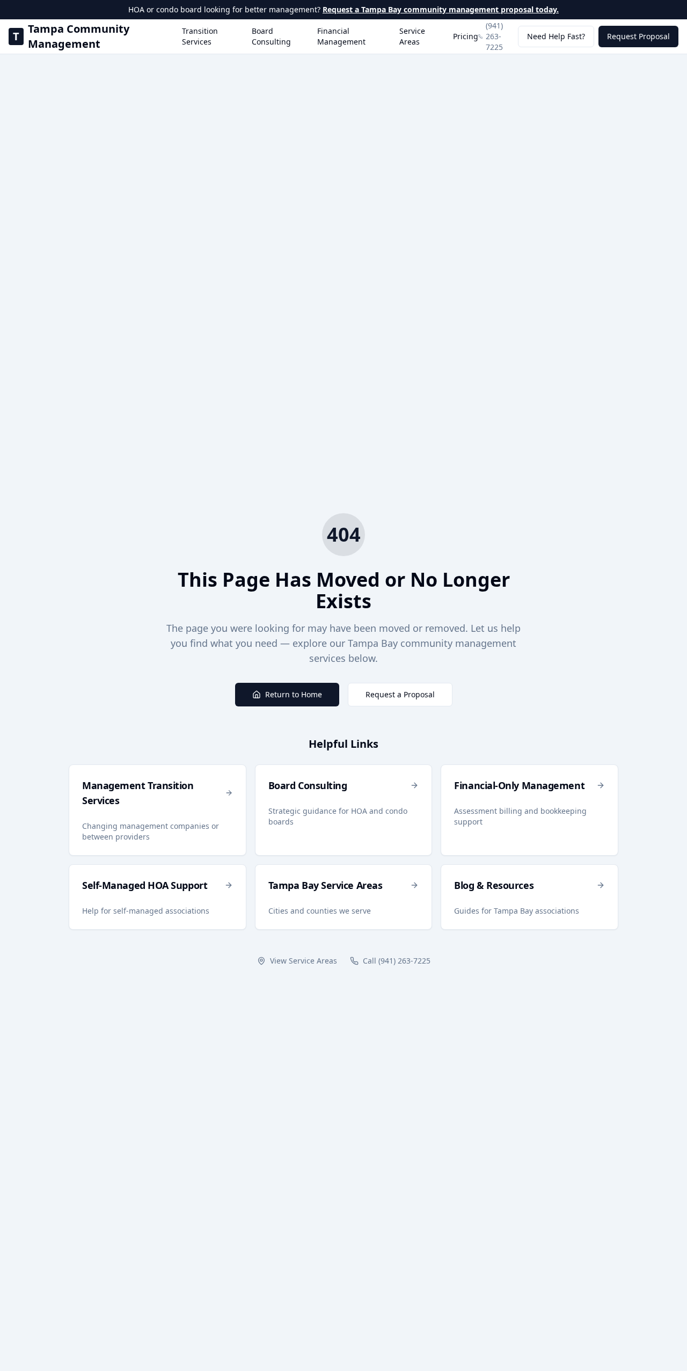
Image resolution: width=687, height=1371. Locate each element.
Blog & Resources (493, 885)
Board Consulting (271, 36)
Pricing (465, 36)
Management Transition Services (138, 793)
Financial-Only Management (519, 785)
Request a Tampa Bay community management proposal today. (441, 9)
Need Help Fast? (556, 36)
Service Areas (412, 36)
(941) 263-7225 (494, 36)
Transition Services (200, 36)
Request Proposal (638, 36)
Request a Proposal (400, 694)
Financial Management (341, 36)
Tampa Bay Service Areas (325, 885)
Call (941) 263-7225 (396, 961)
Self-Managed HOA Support (144, 885)
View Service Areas (303, 961)
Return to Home (293, 694)
